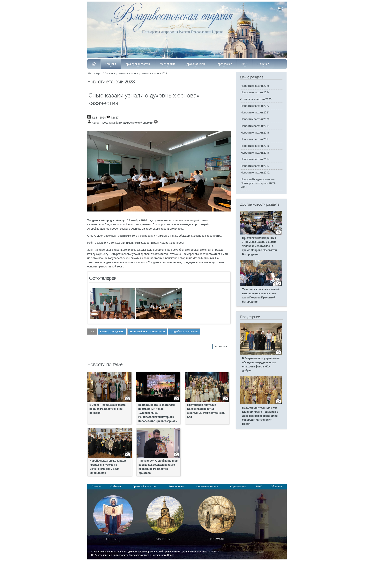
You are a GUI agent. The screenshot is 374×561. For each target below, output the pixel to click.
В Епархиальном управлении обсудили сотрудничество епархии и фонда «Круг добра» (261, 364)
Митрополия (167, 64)
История (217, 539)
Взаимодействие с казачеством (147, 331)
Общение (263, 64)
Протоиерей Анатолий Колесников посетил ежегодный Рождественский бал (206, 411)
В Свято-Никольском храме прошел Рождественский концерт (107, 409)
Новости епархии (128, 73)
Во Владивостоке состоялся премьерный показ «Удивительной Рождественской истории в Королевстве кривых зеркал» (157, 413)
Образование (224, 64)
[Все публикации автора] (156, 122)
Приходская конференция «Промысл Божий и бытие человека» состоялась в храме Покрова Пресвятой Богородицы (259, 246)
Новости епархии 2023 (154, 73)
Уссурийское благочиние (184, 331)
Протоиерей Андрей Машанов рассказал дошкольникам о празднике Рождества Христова (158, 467)
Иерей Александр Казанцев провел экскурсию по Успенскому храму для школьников (108, 467)
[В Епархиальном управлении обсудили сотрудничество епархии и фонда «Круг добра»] (261, 354)
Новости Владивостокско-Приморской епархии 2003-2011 (258, 183)
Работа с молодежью (112, 331)
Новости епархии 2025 (255, 86)
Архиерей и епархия (137, 64)
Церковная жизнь (195, 64)
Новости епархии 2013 (255, 166)
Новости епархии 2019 (255, 126)
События (110, 64)
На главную (94, 73)
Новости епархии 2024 (255, 92)
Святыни (113, 539)
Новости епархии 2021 (255, 112)
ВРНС (245, 64)
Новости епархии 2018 (255, 132)
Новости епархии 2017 (255, 139)
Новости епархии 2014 (255, 159)
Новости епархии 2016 (255, 146)
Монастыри (165, 539)
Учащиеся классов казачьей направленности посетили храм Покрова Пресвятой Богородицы (261, 295)
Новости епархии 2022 (255, 106)
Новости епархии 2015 (255, 152)
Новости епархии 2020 (255, 119)
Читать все (220, 346)
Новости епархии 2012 (255, 172)
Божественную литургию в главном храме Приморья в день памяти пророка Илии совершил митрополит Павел (260, 416)
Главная (96, 486)
